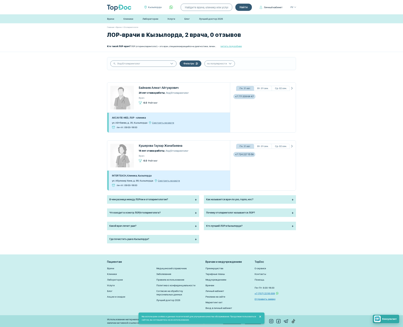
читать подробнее (231, 46)
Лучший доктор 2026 (211, 18)
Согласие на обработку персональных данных (169, 293)
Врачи (110, 18)
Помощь (259, 279)
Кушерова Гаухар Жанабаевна (160, 146)
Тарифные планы (215, 274)
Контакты (260, 274)
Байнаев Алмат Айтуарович (159, 88)
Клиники (128, 18)
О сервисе (260, 268)
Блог (187, 18)
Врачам (209, 285)
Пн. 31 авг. (245, 88)
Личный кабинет (273, 7)
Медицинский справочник (171, 268)
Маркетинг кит (214, 302)
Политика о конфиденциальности (175, 285)
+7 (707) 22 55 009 (265, 293)
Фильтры (188, 63)
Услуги (171, 18)
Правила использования (170, 279)
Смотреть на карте (163, 122)
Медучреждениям (215, 279)
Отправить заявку (265, 299)
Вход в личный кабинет (218, 308)
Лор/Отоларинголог (128, 63)
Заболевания (163, 274)
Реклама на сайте (215, 296)
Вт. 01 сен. (262, 88)
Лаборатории (150, 18)
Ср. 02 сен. (281, 88)
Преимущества (214, 268)
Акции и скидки (116, 296)
